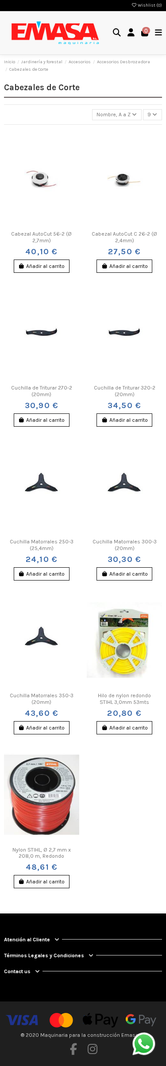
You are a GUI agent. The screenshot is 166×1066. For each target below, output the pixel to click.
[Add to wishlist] (31, 224)
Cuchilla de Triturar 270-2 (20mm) (41, 391)
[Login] (131, 33)
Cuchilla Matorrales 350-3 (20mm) (41, 698)
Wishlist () (149, 5)
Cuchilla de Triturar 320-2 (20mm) (124, 391)
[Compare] (41, 224)
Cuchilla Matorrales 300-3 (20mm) (125, 545)
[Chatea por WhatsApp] (144, 1043)
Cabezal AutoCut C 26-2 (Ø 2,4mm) (124, 237)
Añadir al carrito (45, 266)
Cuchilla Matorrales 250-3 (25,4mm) (41, 545)
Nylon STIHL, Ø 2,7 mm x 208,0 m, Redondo (41, 853)
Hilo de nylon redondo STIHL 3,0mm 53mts (124, 698)
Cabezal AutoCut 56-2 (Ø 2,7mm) (41, 237)
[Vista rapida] (52, 224)
